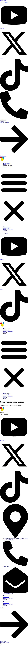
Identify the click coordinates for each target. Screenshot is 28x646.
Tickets (4, 333)
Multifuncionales (6, 163)
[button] (14, 197)
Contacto (5, 166)
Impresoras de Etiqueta (8, 165)
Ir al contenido (3, 0)
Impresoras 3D (6, 164)
